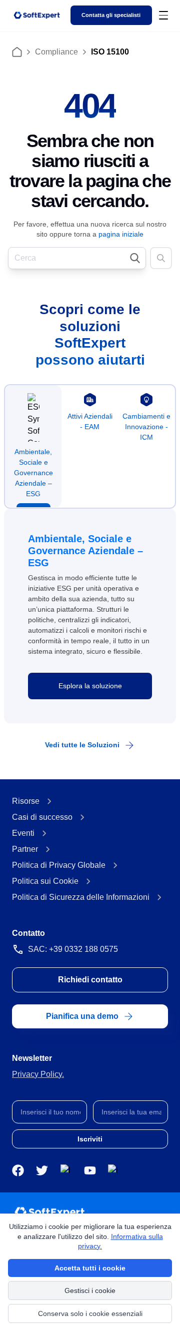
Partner (25, 849)
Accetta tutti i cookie (90, 1268)
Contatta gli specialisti (111, 15)
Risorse (26, 801)
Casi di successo (42, 817)
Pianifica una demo (82, 1016)
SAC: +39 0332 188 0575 (73, 949)
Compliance (56, 52)
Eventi (23, 833)
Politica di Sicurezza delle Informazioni (81, 897)
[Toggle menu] (163, 15)
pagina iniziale (121, 234)
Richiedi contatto (90, 979)
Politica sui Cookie (45, 881)
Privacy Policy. (38, 1074)
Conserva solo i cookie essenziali (90, 1313)
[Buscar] (161, 258)
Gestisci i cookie (90, 1290)
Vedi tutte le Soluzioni (82, 745)
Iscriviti (90, 1139)
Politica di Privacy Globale (59, 865)
